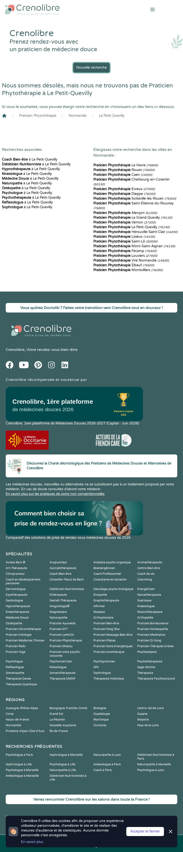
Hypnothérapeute (18, 606)
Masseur (99, 612)
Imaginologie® (60, 606)
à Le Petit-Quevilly (29, 159)
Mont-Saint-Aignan (134, 246)
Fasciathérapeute (149, 594)
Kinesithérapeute (17, 612)
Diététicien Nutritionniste (67, 589)
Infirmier (99, 606)
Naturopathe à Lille (63, 770)
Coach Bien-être (60, 573)
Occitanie (99, 725)
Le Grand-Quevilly (132, 218)
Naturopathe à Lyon (107, 754)
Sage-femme (146, 667)
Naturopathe (58, 617)
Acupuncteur (58, 562)
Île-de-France (59, 731)
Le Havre (125, 165)
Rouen (124, 170)
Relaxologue (58, 667)
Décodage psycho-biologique (113, 589)
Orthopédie (145, 617)
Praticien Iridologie (18, 634)
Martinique (101, 719)
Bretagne (99, 708)
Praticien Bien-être (106, 623)
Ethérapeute (58, 594)
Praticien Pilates (104, 640)
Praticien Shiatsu (61, 646)
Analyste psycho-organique (112, 562)
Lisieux (124, 237)
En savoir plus (32, 842)
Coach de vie (145, 573)
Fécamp (125, 251)
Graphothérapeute (106, 600)
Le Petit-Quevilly (112, 116)
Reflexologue (15, 667)
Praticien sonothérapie (108, 652)
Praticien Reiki (15, 646)
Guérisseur (144, 600)
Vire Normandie (131, 260)
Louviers (125, 256)
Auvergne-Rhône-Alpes (22, 708)
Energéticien (146, 589)
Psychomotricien (61, 661)
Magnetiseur (58, 612)
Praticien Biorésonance (152, 623)
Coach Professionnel (107, 573)
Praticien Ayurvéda (63, 623)
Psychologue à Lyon (150, 770)
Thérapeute (145, 673)
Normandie (77, 116)
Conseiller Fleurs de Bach (67, 579)
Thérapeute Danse (18, 678)
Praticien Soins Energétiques (113, 646)
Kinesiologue (146, 606)
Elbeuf (123, 265)
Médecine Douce (17, 617)
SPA (96, 667)
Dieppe (124, 194)
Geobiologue (14, 600)
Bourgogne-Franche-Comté (68, 708)
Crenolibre (15, 349)
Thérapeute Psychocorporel (156, 678)
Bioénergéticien (104, 568)
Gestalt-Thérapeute (63, 600)
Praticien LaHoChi (62, 634)
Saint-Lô (125, 241)
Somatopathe (15, 673)
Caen (122, 175)
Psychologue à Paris (19, 754)
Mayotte (143, 719)
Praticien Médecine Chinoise (25, 640)
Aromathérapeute (149, 562)
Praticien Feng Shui (106, 629)
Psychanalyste (147, 652)
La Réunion (57, 719)
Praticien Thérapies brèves (155, 646)
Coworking (144, 579)
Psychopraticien (104, 661)
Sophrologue (102, 673)
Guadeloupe (101, 714)
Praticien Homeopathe (152, 629)
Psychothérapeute (149, 661)
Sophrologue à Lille (19, 764)
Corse (10, 714)
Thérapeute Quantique (21, 684)
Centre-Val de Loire (150, 708)
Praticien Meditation (151, 634)
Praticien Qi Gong (149, 640)
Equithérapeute (16, 594)
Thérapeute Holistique (108, 678)
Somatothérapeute (63, 673)
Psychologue (14, 661)
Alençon (125, 213)
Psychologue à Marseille (22, 770)
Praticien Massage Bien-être (112, 634)
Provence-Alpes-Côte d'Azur (25, 731)
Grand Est (56, 714)
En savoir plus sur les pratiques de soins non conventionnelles (55, 494)
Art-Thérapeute (16, 568)
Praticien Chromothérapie (23, 629)
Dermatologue (15, 589)
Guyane (142, 714)
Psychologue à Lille (62, 764)
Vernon (124, 222)
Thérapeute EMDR (62, 678)
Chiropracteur (15, 573)
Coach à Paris (102, 770)
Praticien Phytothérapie (37, 116)
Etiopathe (100, 594)
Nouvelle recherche (91, 68)
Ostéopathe (14, 623)
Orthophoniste (103, 617)
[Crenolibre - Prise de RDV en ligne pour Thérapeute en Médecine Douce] (61, 9)
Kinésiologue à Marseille (22, 775)
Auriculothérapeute (63, 568)
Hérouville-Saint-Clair (135, 232)
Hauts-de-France (17, 719)
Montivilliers (128, 270)
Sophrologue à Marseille (66, 754)
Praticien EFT (59, 629)
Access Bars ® (15, 562)
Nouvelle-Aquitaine (63, 725)
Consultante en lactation (110, 579)
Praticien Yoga (15, 652)
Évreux (124, 189)
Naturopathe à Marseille (154, 764)
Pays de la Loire (148, 725)
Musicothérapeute (150, 612)
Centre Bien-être (148, 568)
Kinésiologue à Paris (107, 764)
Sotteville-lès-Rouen (134, 199)
